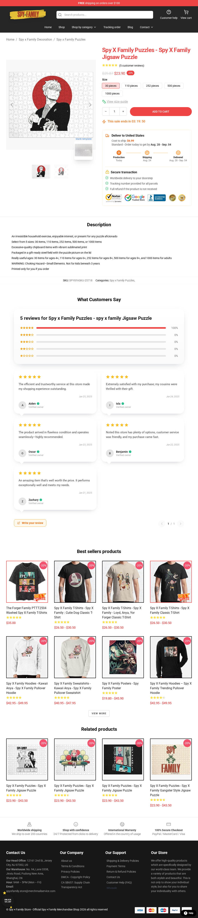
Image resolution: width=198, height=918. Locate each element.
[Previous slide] (12, 105)
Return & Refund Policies (121, 871)
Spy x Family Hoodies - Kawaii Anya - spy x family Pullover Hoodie (27, 688)
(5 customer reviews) (131, 65)
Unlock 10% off (7, 901)
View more (99, 713)
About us (66, 860)
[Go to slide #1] (41, 172)
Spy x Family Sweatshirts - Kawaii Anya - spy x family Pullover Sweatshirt (72, 688)
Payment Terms (116, 866)
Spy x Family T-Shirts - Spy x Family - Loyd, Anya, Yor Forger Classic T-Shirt (121, 612)
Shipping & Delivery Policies (123, 860)
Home (10, 39)
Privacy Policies (70, 871)
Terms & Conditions (72, 866)
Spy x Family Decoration (35, 39)
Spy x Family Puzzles (70, 39)
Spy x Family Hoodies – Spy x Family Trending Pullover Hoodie (171, 688)
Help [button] (191, 913)
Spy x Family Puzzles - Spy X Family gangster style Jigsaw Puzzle (170, 790)
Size (104, 79)
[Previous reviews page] (161, 523)
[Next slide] (90, 105)
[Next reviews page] (180, 523)
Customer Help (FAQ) (119, 882)
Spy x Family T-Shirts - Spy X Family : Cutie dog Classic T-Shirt (73, 612)
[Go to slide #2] (61, 172)
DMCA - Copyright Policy (75, 877)
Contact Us (113, 877)
